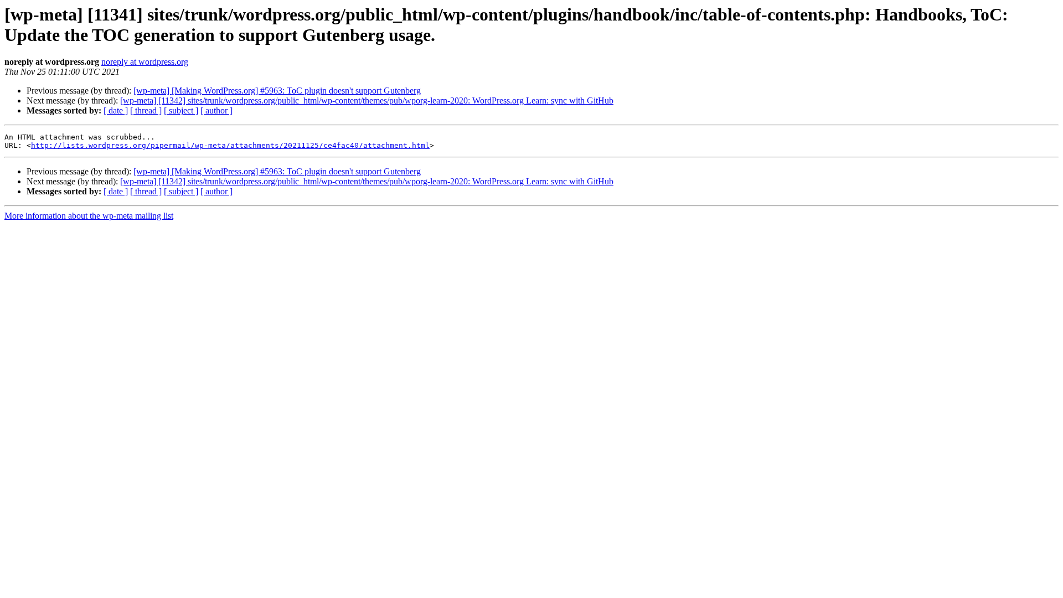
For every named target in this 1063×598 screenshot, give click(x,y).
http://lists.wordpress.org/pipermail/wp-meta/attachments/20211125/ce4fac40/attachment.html (230, 145)
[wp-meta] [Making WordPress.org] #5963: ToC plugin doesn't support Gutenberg (277, 90)
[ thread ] (146, 110)
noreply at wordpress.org (144, 61)
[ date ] (116, 110)
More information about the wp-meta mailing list (88, 215)
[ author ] (216, 110)
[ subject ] (181, 110)
